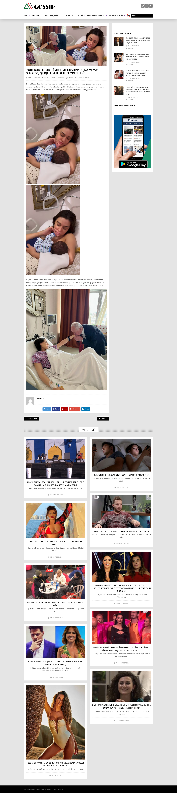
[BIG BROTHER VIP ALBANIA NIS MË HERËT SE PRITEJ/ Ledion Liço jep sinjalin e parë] (118, 41)
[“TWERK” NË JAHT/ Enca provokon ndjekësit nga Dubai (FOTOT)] (55, 520)
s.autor (70, 78)
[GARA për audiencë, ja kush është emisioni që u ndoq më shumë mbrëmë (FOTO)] (55, 642)
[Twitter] (143, 6)
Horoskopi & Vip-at (96, 15)
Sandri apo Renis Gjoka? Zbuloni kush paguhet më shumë (122, 531)
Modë (80, 15)
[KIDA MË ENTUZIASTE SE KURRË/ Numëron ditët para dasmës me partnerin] (118, 57)
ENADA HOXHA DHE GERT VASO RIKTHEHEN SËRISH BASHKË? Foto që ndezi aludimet (137, 73)
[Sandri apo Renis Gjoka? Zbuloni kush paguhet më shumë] (121, 511)
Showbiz (36, 15)
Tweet (48, 409)
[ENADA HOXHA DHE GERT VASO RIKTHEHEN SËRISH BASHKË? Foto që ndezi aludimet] (118, 74)
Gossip (46, 78)
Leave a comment (83, 78)
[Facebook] (147, 6)
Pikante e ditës (116, 15)
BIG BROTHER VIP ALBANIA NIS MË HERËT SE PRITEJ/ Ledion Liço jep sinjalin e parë (138, 40)
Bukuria (69, 15)
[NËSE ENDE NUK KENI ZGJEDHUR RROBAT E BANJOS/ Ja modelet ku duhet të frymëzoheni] (55, 722)
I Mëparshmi (32, 418)
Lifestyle (53, 78)
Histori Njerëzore (53, 15)
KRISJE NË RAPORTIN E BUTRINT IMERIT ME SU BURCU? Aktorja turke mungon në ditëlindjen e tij (138, 90)
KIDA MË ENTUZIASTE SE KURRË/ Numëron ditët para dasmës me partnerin (137, 56)
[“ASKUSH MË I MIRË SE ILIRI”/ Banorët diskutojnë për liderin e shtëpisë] (55, 582)
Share (57, 409)
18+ (128, 15)
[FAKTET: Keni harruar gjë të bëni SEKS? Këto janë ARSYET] (121, 455)
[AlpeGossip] (39, 6)
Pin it (65, 409)
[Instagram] (151, 6)
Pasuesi (102, 418)
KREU (26, 15)
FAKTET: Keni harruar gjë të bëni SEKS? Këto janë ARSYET (121, 475)
